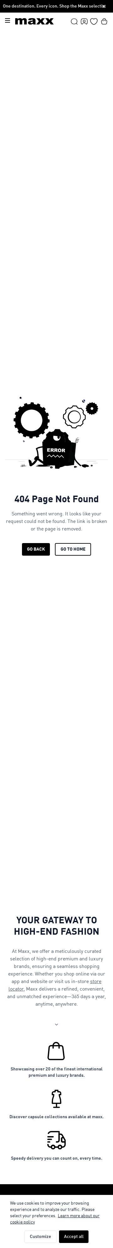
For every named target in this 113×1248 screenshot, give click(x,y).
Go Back (36, 549)
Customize (40, 1236)
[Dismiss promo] (104, 6)
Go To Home (73, 549)
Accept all (73, 1236)
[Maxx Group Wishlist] (94, 21)
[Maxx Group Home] (34, 21)
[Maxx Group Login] (84, 21)
